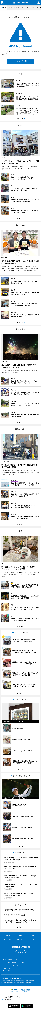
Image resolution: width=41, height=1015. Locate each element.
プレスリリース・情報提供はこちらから (13, 962)
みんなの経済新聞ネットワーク (20, 990)
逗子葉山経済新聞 (20, 2)
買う (23, 7)
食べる (10, 7)
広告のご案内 (6, 971)
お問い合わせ (6, 968)
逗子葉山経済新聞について (10, 960)
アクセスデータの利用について (11, 965)
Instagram (26, 952)
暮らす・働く (30, 7)
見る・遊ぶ (17, 7)
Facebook (15, 952)
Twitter (20, 952)
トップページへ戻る (20, 61)
